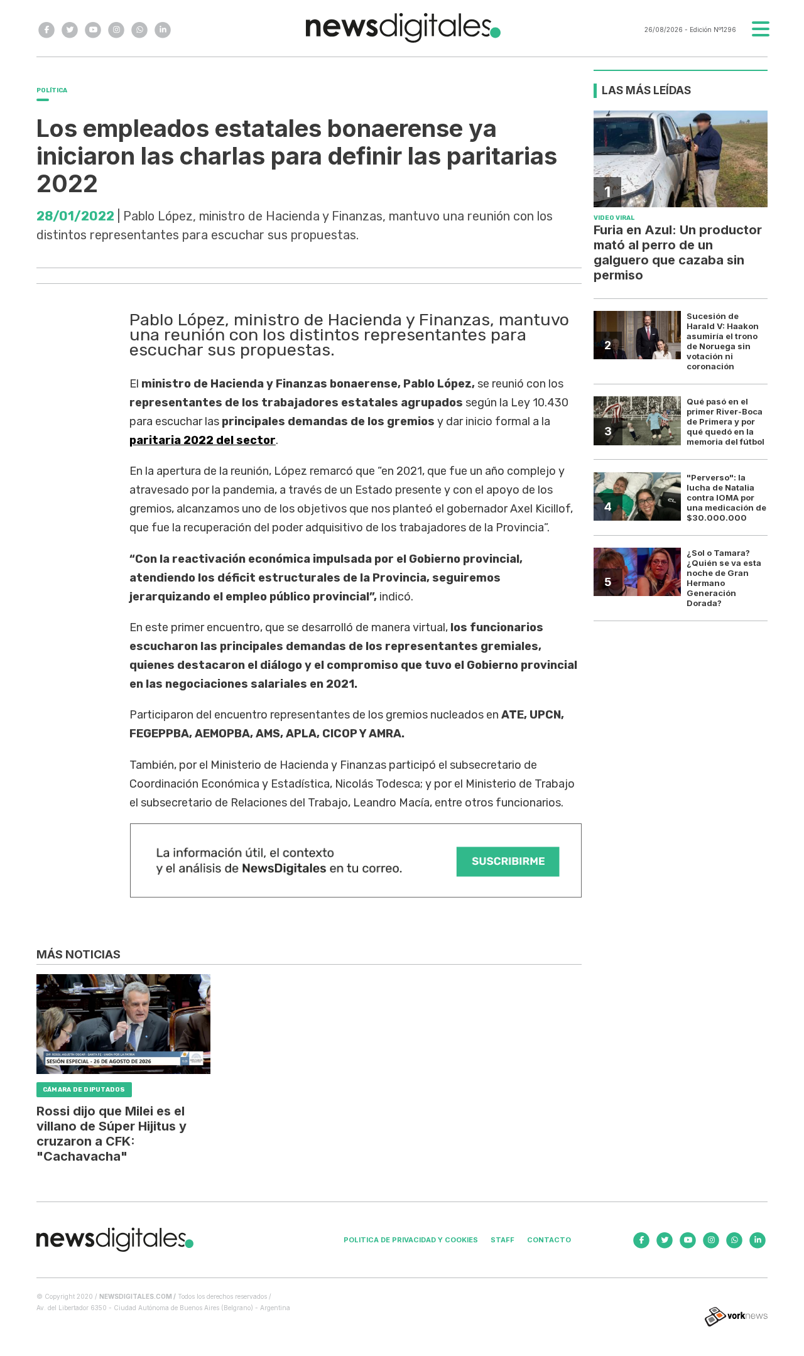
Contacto (549, 1239)
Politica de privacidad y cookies (411, 1239)
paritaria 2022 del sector (202, 440)
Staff (502, 1239)
